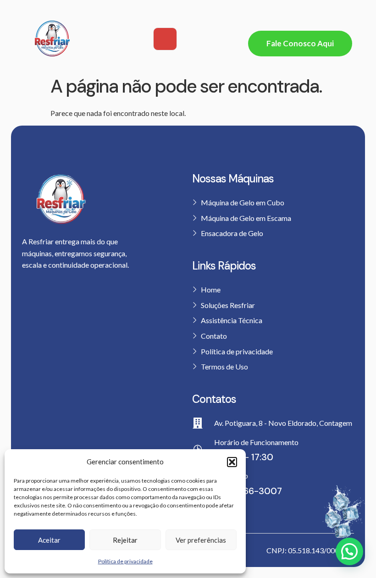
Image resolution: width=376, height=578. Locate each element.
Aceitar (49, 540)
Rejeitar (125, 540)
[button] (232, 462)
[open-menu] (165, 39)
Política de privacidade (125, 561)
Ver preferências (201, 540)
